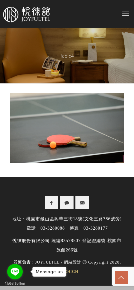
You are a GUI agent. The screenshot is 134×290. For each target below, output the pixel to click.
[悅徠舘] (67, 13)
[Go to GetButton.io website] (15, 284)
